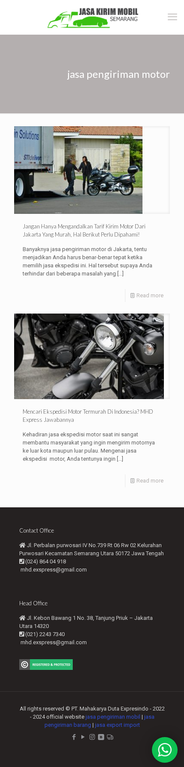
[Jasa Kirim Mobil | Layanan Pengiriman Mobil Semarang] (92, 17)
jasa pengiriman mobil (113, 717)
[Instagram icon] (92, 737)
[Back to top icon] (166, 749)
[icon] (110, 737)
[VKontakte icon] (101, 737)
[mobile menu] (172, 17)
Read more (150, 295)
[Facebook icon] (74, 737)
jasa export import (117, 725)
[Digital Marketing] (46, 668)
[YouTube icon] (83, 737)
